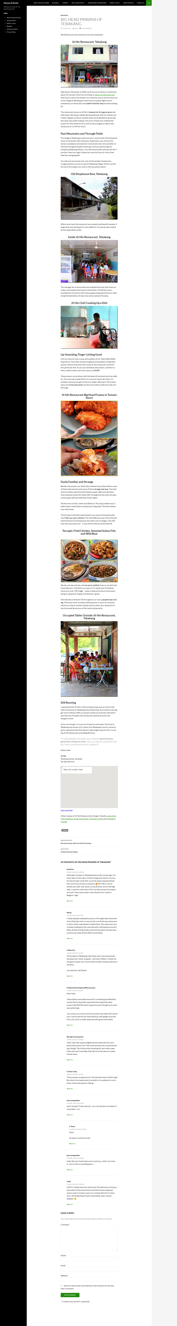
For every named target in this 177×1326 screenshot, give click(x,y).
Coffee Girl (71, 950)
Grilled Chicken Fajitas (69, 850)
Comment (65, 1224)
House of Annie (11, 3)
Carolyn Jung (72, 1071)
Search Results (128, 3)
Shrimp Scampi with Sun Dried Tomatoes (76, 841)
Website (64, 1275)
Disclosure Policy (78, 3)
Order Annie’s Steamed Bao (97, 3)
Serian (65, 830)
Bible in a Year (11, 23)
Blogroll (55, 3)
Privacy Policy (115, 3)
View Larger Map (67, 810)
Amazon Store (11, 20)
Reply (71, 901)
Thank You (140, 3)
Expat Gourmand (81, 819)
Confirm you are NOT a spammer (76, 1301)
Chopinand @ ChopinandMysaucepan (81, 988)
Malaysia (64, 15)
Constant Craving (96, 819)
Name (64, 1255)
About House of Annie (41, 3)
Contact (65, 3)
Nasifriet (70, 869)
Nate (76, 28)
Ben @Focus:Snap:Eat (75, 1037)
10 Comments (86, 28)
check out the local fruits (105, 95)
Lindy (69, 1181)
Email (63, 1265)
